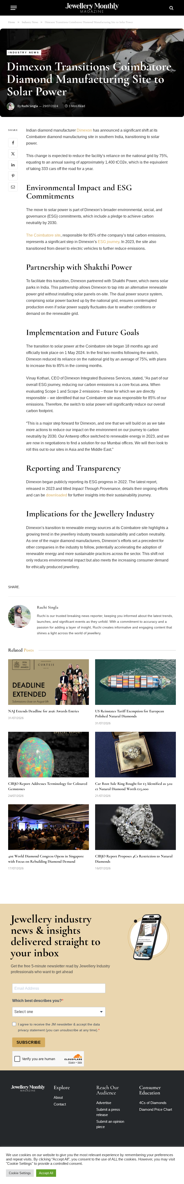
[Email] (13, 186)
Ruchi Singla (30, 106)
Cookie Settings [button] (20, 1173)
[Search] (170, 7)
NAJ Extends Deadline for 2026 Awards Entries (43, 711)
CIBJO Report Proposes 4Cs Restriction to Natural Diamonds (133, 859)
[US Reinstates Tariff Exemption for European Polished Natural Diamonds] (135, 682)
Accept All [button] (46, 1173)
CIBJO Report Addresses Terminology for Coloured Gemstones (47, 786)
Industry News (24, 52)
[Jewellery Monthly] (92, 8)
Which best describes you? (37, 1001)
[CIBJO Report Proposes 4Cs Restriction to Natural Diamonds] (135, 827)
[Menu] (14, 7)
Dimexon (84, 130)
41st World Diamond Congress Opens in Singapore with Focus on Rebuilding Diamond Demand (46, 859)
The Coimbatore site (43, 235)
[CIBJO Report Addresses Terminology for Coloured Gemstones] (48, 754)
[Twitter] (13, 153)
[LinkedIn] (13, 164)
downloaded (56, 495)
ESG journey (108, 242)
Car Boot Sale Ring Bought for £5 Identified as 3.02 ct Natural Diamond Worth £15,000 (133, 786)
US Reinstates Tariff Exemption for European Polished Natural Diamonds (129, 714)
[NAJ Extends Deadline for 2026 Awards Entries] (48, 682)
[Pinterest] (13, 175)
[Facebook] (13, 142)
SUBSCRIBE (29, 1042)
